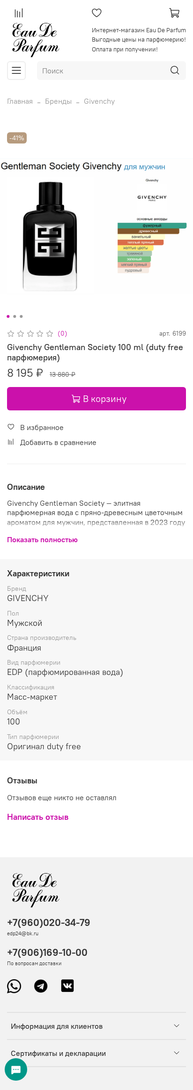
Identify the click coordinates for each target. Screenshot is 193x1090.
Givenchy (99, 101)
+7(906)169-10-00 (47, 952)
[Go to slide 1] (8, 316)
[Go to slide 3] (21, 316)
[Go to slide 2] (14, 316)
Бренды (58, 101)
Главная (20, 101)
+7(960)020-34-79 (48, 922)
